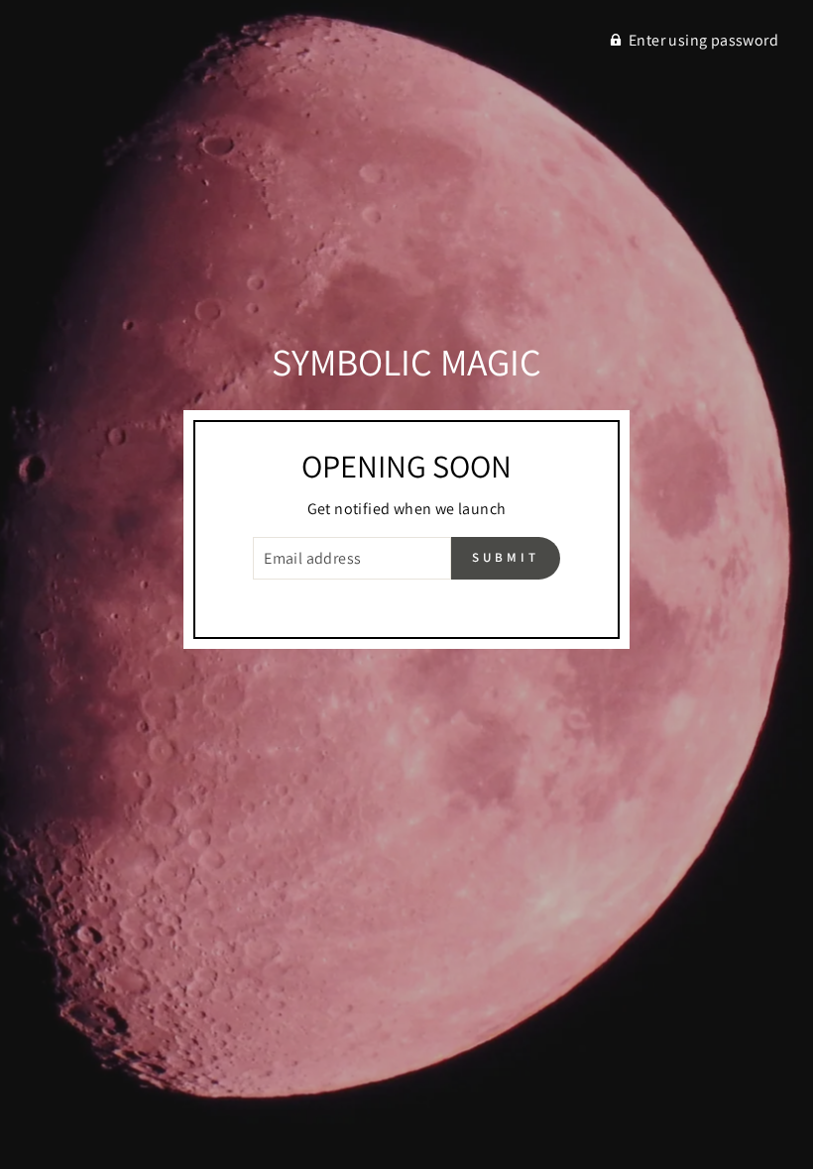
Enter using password (703, 40)
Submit (505, 557)
